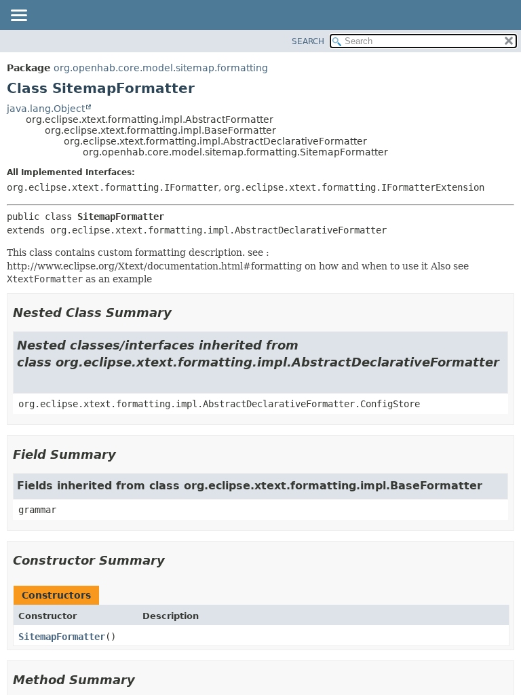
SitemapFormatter (61, 636)
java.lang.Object (46, 108)
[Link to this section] (181, 312)
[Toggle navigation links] (18, 16)
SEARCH (308, 41)
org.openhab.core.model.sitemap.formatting (161, 67)
